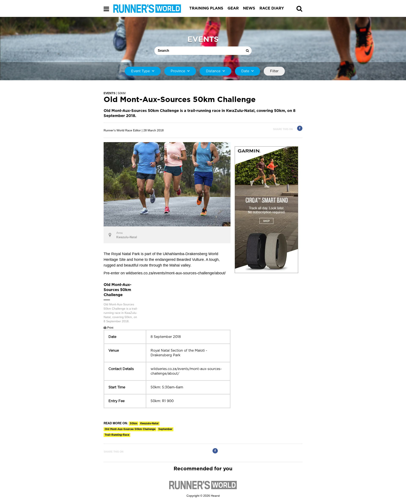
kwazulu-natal (149, 423)
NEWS (249, 8)
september (165, 429)
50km (133, 423)
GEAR (233, 8)
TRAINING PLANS (206, 8)
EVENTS (109, 93)
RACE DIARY (271, 8)
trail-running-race (117, 435)
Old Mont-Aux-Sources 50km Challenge (130, 429)
